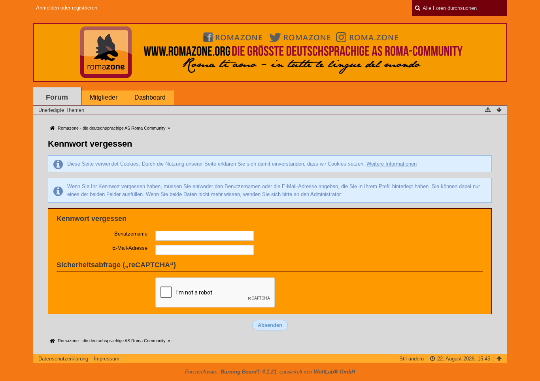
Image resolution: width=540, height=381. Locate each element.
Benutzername (130, 234)
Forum (57, 97)
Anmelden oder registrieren (66, 8)
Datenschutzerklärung (63, 359)
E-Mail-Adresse (129, 248)
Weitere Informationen (391, 164)
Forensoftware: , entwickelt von (270, 372)
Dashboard (150, 97)
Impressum (106, 359)
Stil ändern (411, 359)
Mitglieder (103, 97)
